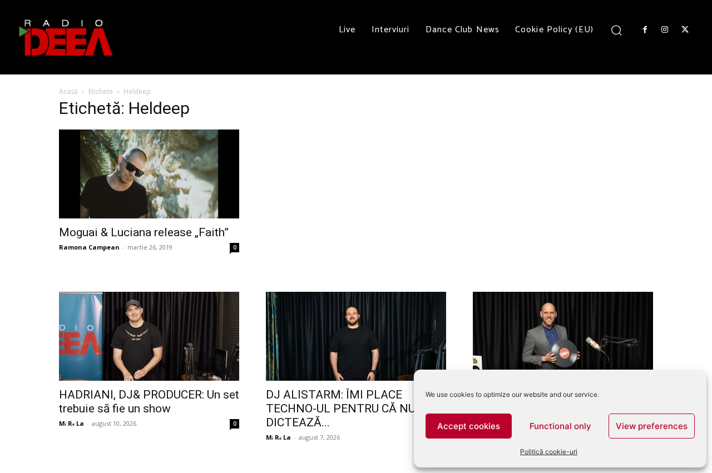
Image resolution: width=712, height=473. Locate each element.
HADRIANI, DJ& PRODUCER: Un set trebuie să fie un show (149, 401)
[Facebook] (645, 30)
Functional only (560, 426)
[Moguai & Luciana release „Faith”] (149, 174)
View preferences (652, 426)
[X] (685, 30)
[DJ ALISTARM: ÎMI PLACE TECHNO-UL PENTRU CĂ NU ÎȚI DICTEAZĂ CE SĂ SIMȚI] (356, 336)
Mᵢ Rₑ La (71, 423)
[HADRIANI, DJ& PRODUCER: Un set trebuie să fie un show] (149, 336)
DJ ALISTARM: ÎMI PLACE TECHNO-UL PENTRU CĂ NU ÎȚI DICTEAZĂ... (349, 408)
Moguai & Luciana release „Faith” (144, 232)
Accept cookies (468, 426)
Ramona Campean (89, 247)
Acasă (68, 91)
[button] (616, 29)
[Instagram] (665, 30)
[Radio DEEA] (66, 37)
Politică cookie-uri (548, 451)
